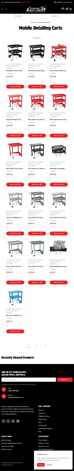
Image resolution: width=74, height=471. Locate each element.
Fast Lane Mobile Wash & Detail (11, 443)
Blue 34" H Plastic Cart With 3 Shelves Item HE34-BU (13, 316)
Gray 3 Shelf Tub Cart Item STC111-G (35, 218)
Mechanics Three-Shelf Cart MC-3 (14, 71)
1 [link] (28, 345)
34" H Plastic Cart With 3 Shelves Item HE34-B (36, 169)
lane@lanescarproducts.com (65, 2)
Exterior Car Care (43, 446)
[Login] (70, 9)
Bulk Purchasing (6, 440)
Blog (39, 431)
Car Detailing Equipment (45, 449)
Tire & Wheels (42, 440)
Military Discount (6, 449)
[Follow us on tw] (8, 421)
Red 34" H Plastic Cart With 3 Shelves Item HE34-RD (13, 120)
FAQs (40, 422)
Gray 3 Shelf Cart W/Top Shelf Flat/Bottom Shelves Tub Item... (58, 218)
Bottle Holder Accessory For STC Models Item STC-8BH (59, 267)
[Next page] (45, 344)
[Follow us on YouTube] (18, 421)
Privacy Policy (42, 419)
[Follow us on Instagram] (13, 421)
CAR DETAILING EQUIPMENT (14, 64)
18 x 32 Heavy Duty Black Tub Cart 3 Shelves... (36, 71)
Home (35, 22)
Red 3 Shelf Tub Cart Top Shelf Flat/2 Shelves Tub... (37, 120)
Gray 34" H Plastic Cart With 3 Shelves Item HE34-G (14, 218)
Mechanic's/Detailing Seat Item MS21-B (57, 169)
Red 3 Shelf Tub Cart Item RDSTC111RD (59, 120)
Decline (49, 465)
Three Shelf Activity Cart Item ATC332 (58, 71)
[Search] (6, 9)
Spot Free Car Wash (7, 446)
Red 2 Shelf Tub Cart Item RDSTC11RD (15, 169)
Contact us (41, 413)
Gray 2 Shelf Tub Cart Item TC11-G (13, 267)
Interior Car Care (43, 443)
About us (41, 410)
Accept (41, 465)
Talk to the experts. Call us (17, 2)
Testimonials (42, 425)
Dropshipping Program (45, 428)
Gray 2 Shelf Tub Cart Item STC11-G (35, 267)
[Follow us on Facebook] (3, 421)
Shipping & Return (44, 416)
